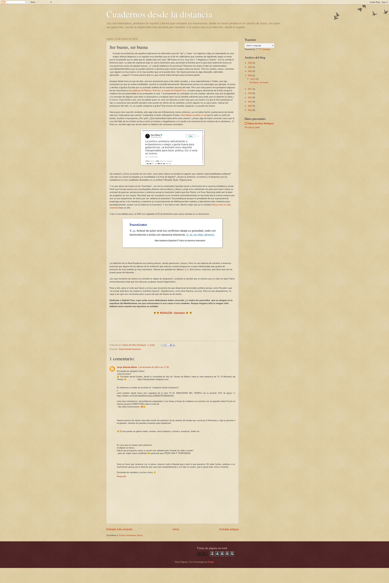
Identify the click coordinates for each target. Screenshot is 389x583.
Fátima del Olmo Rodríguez (261, 123)
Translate (266, 49)
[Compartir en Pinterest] (174, 345)
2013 (250, 106)
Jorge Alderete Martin (127, 367)
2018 (250, 75)
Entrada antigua (229, 529)
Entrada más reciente (119, 529)
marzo (253, 79)
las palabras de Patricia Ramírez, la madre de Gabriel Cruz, (158, 90)
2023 (250, 63)
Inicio (176, 529)
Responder (121, 476)
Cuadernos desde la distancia (159, 14)
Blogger (210, 562)
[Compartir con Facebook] (171, 345)
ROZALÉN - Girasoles (172, 313)
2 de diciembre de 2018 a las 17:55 (153, 367)
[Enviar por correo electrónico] (162, 345)
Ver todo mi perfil (252, 127)
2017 (250, 89)
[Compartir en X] (168, 345)
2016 (250, 93)
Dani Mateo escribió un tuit (194, 115)
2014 (250, 101)
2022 (250, 67)
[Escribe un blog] (165, 345)
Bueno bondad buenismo (130, 349)
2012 (250, 110)
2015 (250, 97)
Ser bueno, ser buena (259, 82)
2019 (250, 71)
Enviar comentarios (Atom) (131, 535)
